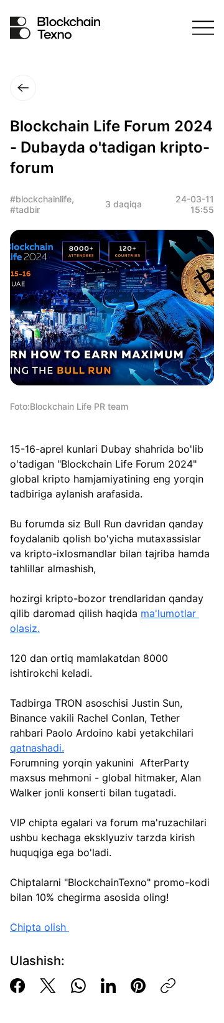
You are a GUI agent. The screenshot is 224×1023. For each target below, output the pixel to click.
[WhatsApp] (78, 985)
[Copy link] (168, 985)
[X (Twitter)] (48, 985)
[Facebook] (17, 985)
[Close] (23, 88)
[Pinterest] (138, 985)
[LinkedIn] (108, 985)
